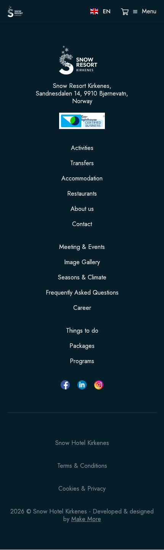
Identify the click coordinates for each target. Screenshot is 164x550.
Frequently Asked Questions (82, 293)
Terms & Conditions (82, 466)
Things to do (82, 331)
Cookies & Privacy (82, 489)
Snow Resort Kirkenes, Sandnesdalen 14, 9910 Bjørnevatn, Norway (82, 93)
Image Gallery (82, 262)
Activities (82, 148)
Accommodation (82, 178)
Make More (86, 519)
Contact (82, 224)
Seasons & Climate (82, 277)
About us (82, 209)
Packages (82, 346)
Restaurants (82, 194)
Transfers (82, 163)
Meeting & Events (82, 247)
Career (82, 308)
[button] (101, 11)
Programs (82, 361)
